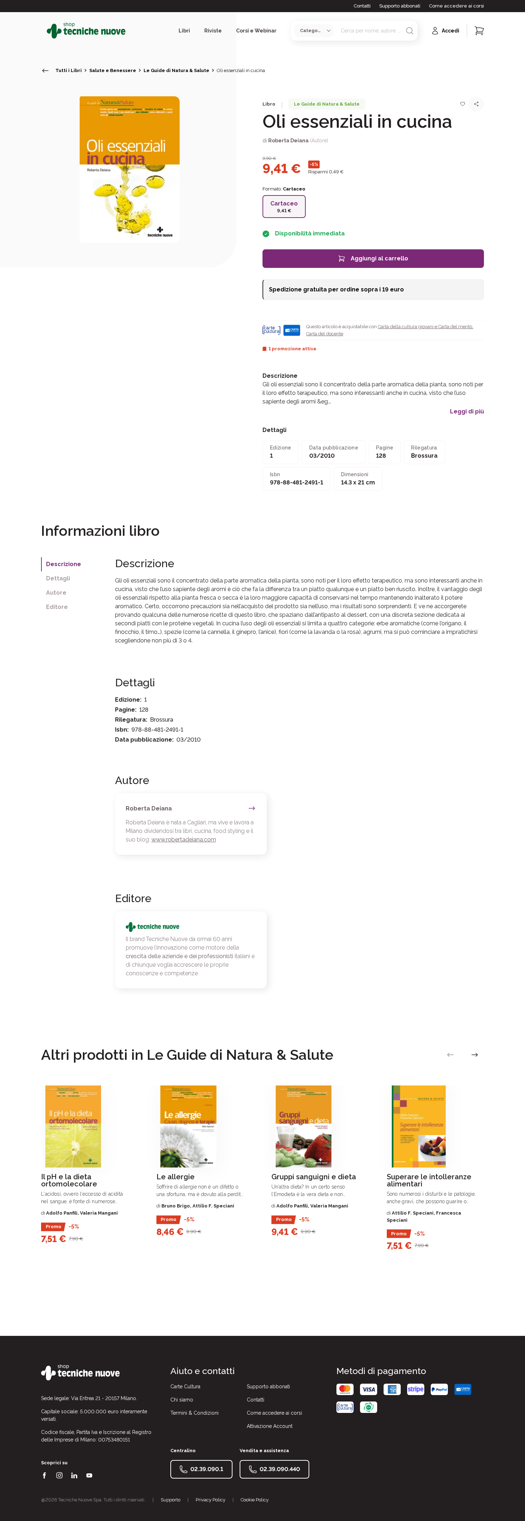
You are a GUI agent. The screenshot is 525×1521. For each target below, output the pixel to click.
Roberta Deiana (288, 140)
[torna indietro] (45, 70)
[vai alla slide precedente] (450, 1055)
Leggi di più (467, 411)
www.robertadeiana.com (183, 839)
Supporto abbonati (399, 6)
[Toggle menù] (44, 30)
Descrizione (63, 564)
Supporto (170, 1499)
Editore (57, 607)
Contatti (362, 6)
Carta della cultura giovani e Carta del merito (425, 326)
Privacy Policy (210, 1499)
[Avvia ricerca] (409, 30)
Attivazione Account (269, 1426)
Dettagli (58, 578)
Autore (56, 592)
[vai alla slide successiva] (474, 1055)
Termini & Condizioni (194, 1413)
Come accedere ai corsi (456, 6)
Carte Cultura (185, 1386)
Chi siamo (181, 1400)
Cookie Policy (255, 1499)
